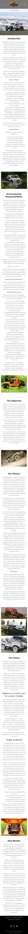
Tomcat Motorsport (13, 931)
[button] (2, 4)
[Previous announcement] (2, 10)
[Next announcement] (25, 10)
